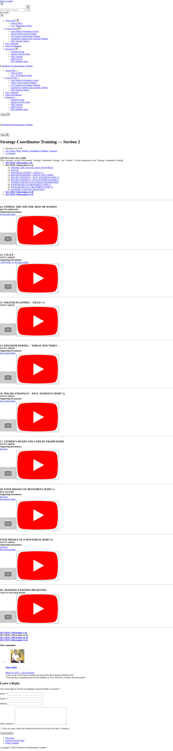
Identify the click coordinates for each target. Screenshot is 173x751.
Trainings (53, 151)
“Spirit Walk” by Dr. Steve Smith (14, 262)
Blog (18, 151)
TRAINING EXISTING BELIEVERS (28, 189)
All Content (10, 151)
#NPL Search (16, 107)
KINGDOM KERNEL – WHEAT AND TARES (32, 175)
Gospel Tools (11, 78)
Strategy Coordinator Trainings (35, 151)
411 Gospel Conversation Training (25, 85)
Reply (31, 672)
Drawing (4, 449)
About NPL (10, 70)
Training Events (17, 100)
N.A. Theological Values (21, 75)
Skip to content (6, 1)
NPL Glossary (17, 104)
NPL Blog (9, 738)
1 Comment (10, 153)
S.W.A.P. (15, 170)
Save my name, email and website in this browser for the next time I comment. (36, 728)
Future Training (12, 743)
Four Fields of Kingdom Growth (25, 80)
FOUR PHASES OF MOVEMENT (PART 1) (31, 184)
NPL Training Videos (20, 90)
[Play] (37, 230)
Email (3, 699)
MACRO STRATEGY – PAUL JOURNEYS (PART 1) (35, 177)
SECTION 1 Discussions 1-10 (18, 163)
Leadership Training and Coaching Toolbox (29, 87)
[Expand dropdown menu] (18, 71)
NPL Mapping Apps (19, 109)
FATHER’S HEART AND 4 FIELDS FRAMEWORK (35, 182)
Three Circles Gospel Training (24, 83)
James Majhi (11, 667)
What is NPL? (17, 73)
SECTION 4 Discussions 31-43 (19, 194)
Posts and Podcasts (13, 95)
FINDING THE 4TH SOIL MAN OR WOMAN (32, 167)
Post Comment (7, 733)
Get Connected (11, 92)
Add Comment (7, 724)
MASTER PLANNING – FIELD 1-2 (27, 172)
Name (3, 694)
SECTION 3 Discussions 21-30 (19, 192)
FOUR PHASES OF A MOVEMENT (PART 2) (32, 187)
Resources (9, 97)
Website (3, 704)
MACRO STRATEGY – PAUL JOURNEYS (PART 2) (35, 180)
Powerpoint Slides (8, 214)
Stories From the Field (20, 102)
